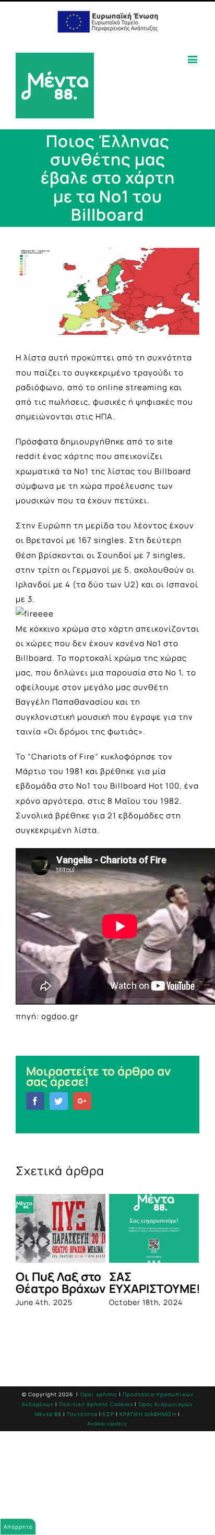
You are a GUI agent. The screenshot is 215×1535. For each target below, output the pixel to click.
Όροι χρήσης (98, 1394)
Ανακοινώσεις (107, 1423)
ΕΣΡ (108, 1414)
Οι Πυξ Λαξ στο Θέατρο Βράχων (60, 1282)
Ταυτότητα (82, 1414)
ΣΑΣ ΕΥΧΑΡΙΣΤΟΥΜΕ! (154, 1282)
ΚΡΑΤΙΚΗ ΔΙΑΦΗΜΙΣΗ (148, 1414)
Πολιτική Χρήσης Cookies (96, 1404)
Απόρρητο (18, 1526)
